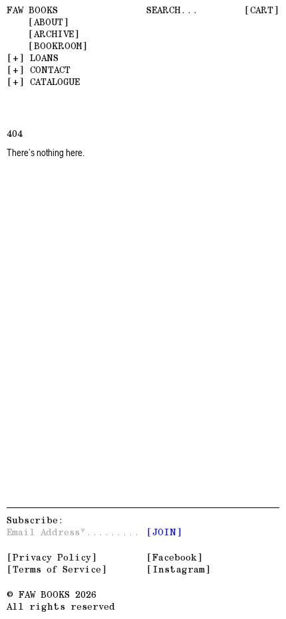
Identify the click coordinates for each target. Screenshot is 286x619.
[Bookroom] (58, 46)
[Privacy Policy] (52, 557)
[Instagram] (178, 569)
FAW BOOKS (32, 10)
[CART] (261, 10)
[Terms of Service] (57, 569)
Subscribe (32, 520)
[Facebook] (174, 557)
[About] (48, 22)
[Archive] (54, 34)
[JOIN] (164, 532)
